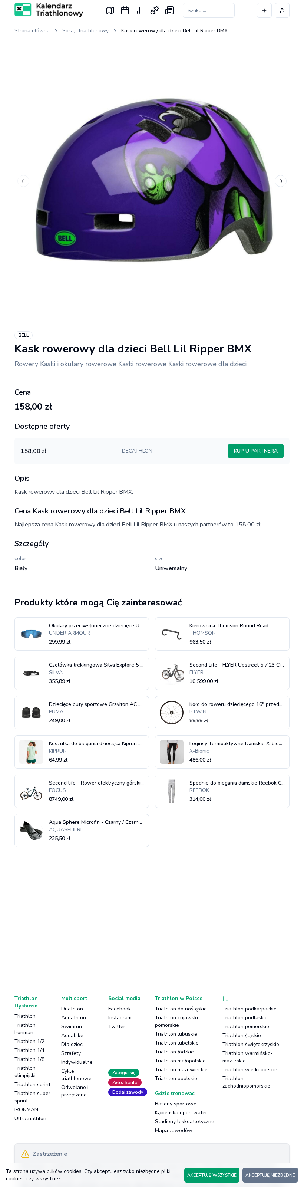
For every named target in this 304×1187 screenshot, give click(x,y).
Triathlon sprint (32, 1084)
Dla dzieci (72, 1044)
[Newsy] (169, 10)
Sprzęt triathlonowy (85, 30)
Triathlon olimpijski (25, 1072)
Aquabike (72, 1035)
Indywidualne (77, 1062)
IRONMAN (26, 1109)
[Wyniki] (139, 10)
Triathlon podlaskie (245, 1017)
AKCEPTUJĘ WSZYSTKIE (212, 1175)
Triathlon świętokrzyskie (250, 1044)
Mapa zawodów (173, 1130)
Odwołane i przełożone (75, 1091)
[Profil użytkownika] (282, 10)
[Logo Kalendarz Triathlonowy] (48, 10)
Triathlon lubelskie (177, 1042)
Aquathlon (73, 1017)
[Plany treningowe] (154, 10)
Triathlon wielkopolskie (249, 1069)
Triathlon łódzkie (174, 1051)
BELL (24, 335)
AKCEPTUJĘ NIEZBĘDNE (270, 1175)
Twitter (116, 1026)
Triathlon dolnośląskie (181, 1008)
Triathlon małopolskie (180, 1060)
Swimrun (71, 1026)
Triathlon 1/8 (29, 1059)
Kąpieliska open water (181, 1112)
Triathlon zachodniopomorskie (246, 1082)
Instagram (120, 1017)
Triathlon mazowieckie (181, 1069)
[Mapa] (110, 10)
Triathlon (25, 1016)
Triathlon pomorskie (245, 1026)
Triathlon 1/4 (29, 1050)
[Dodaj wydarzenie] (264, 10)
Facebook (119, 1008)
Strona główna (32, 30)
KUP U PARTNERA (256, 450)
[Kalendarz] (124, 10)
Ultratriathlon (30, 1118)
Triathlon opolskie (176, 1078)
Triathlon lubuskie (176, 1034)
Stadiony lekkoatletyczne (184, 1121)
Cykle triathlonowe (76, 1075)
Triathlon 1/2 (29, 1041)
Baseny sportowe (175, 1103)
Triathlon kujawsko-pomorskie (178, 1021)
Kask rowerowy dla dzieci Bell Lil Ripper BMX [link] (174, 30)
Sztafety (71, 1053)
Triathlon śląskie (241, 1035)
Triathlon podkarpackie (249, 1008)
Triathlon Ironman (25, 1029)
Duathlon (72, 1008)
